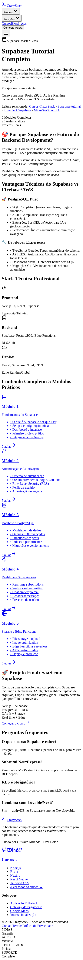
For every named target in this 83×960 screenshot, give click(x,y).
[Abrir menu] (6, 33)
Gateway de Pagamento (26, 907)
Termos (17, 926)
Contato (7, 926)
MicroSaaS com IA (47, 110)
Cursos (6, 23)
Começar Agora (12, 27)
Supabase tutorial (69, 106)
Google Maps (19, 911)
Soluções (9, 19)
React (14, 871)
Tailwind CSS (19, 883)
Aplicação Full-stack (24, 903)
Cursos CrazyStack (42, 106)
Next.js (15, 875)
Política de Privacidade (37, 926)
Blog (14, 23)
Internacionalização (23, 915)
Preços (22, 23)
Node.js (15, 868)
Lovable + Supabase (17, 110)
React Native (19, 879)
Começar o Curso (13, 723)
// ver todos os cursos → (26, 887)
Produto (8, 12)
